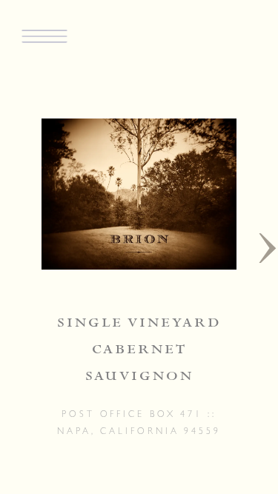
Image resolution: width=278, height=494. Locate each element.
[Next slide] (267, 247)
